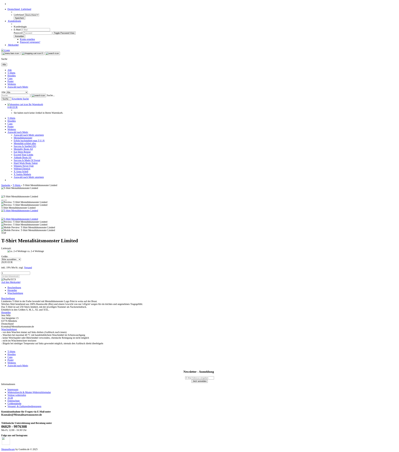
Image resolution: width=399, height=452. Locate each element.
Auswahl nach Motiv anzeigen (29, 135)
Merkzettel (13, 45)
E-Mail (17, 29)
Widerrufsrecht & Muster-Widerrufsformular (29, 392)
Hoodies (11, 75)
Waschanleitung (15, 293)
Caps (9, 78)
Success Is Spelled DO (25, 146)
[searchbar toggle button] (52, 53)
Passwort (18, 33)
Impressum (12, 389)
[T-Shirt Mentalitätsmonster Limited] (19, 210)
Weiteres (11, 84)
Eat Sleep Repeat (22, 152)
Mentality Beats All (23, 149)
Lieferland (19, 14)
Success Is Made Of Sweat (27, 160)
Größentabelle (14, 403)
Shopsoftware (8, 449)
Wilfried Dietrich (22, 168)
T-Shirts (11, 73)
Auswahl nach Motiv (17, 87)
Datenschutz (13, 400)
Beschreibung (14, 287)
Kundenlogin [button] (14, 21)
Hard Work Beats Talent (26, 163)
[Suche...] (38, 95)
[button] (19, 9)
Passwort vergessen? (30, 42)
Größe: (4, 256)
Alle (9, 70)
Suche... (51, 95)
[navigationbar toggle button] (10, 53)
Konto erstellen (27, 39)
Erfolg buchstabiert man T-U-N (29, 140)
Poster (10, 81)
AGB (10, 398)
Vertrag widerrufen (16, 395)
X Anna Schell (21, 171)
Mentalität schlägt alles (25, 143)
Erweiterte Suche (20, 98)
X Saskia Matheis (22, 174)
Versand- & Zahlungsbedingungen (24, 406)
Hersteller (12, 290)
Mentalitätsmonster (23, 137)
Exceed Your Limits (23, 154)
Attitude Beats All (22, 157)
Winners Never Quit (24, 166)
